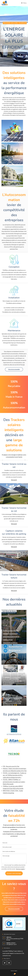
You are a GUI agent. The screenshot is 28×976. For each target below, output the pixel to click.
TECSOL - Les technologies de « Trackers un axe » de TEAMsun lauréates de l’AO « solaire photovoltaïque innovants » (14, 775)
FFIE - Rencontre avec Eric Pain (11, 766)
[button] (14, 369)
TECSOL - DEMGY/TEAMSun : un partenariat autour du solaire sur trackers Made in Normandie (14, 782)
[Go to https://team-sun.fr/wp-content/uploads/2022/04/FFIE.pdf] (14, 730)
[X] (5, 963)
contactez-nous (7, 955)
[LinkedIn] (9, 963)
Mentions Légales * (20, 869)
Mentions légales (14, 970)
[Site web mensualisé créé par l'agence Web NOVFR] (14, 973)
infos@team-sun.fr (11, 944)
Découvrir (14, 480)
